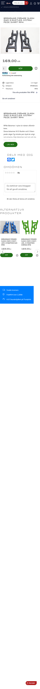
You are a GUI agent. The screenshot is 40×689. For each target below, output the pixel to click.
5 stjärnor (14, 173)
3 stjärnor (10, 173)
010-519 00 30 (9, 7)
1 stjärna (6, 173)
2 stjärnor (8, 173)
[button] (3, 3)
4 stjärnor (12, 173)
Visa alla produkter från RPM (23, 92)
